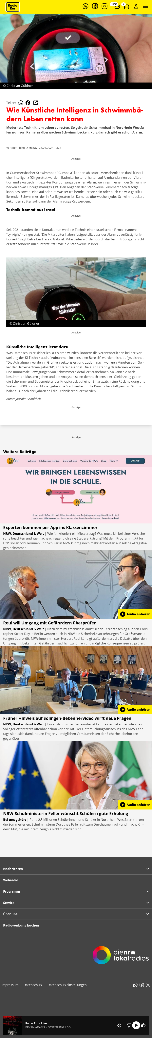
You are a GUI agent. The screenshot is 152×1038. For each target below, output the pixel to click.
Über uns (10, 914)
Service (8, 903)
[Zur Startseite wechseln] (12, 6)
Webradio (10, 880)
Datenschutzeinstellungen (67, 985)
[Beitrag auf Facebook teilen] (28, 102)
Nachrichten (13, 869)
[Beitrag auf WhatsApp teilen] (20, 102)
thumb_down (129, 1025)
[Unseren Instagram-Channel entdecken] (104, 6)
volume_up (119, 1025)
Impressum (10, 985)
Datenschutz (33, 985)
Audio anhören (135, 614)
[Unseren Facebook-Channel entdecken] (95, 6)
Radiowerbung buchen (21, 925)
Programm (11, 891)
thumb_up (143, 1025)
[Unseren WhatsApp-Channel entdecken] (85, 6)
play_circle (136, 1025)
